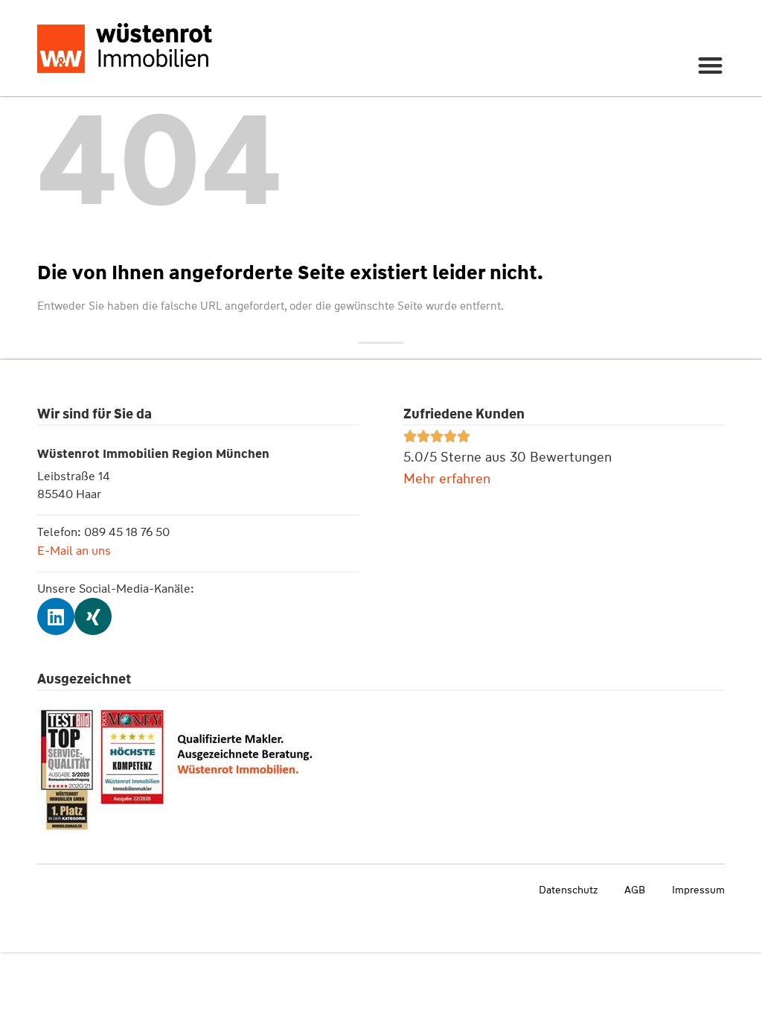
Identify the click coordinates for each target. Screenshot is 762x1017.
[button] (711, 65)
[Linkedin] (55, 616)
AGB (634, 889)
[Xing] (93, 616)
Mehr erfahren (446, 479)
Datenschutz (568, 889)
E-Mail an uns (74, 550)
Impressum (698, 889)
